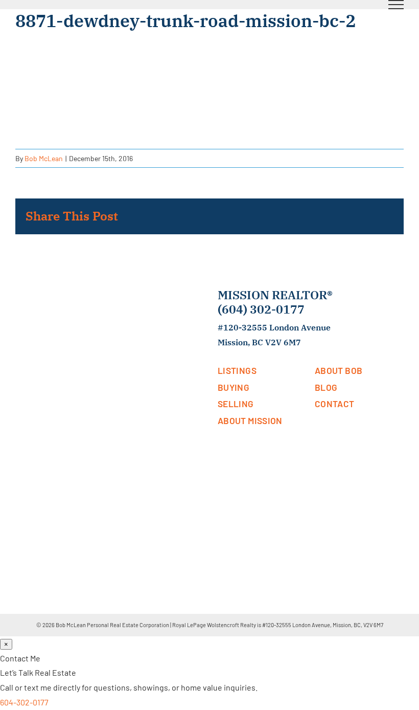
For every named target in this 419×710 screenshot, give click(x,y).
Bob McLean (44, 158)
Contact (335, 403)
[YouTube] (331, 433)
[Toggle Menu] (396, 4)
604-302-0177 (24, 702)
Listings (237, 370)
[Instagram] (345, 433)
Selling (236, 403)
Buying (233, 387)
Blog (326, 387)
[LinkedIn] (316, 433)
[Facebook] (302, 433)
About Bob (338, 370)
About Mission (250, 420)
